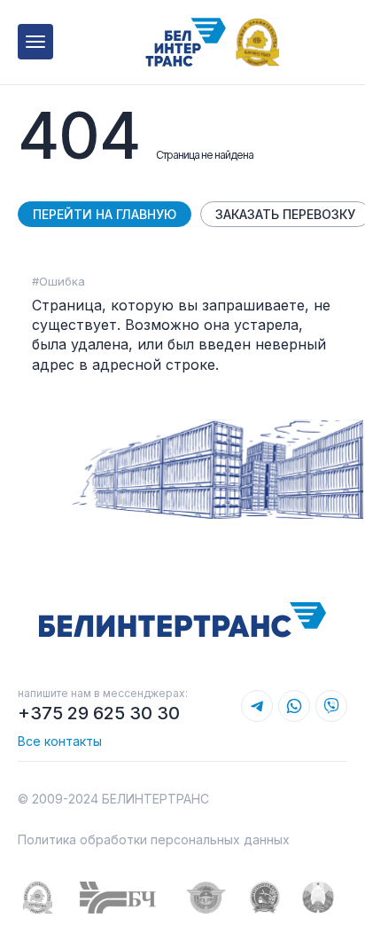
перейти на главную (104, 214)
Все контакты (60, 741)
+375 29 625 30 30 (99, 713)
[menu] (35, 41)
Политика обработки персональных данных (154, 839)
